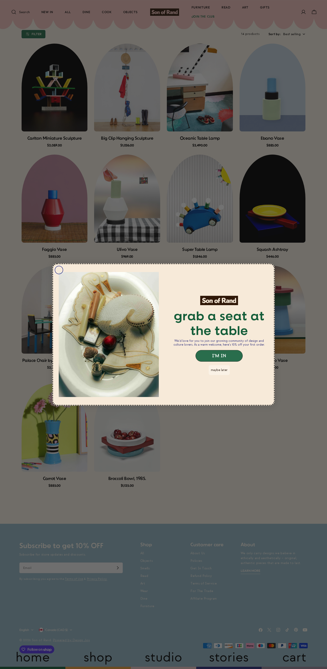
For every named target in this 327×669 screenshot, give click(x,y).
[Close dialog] (59, 270)
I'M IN (219, 356)
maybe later (219, 370)
